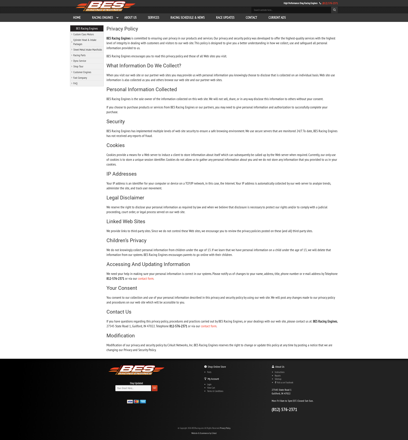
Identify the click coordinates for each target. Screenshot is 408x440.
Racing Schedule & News (188, 17)
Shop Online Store (217, 366)
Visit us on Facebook (284, 382)
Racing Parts (79, 55)
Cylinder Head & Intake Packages (84, 42)
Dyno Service (79, 61)
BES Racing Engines (87, 28)
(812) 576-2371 (330, 3)
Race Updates (225, 17)
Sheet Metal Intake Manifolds (87, 49)
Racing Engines (102, 17)
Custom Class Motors (83, 34)
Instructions (279, 372)
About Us (130, 17)
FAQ (75, 83)
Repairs (278, 375)
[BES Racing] (106, 6)
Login (209, 384)
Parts (209, 372)
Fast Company (80, 78)
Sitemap (278, 378)
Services (153, 17)
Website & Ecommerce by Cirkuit (204, 433)
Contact (251, 17)
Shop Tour (78, 66)
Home (77, 17)
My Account (213, 379)
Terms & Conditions (215, 391)
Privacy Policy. (225, 428)
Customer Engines (82, 72)
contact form (145, 278)
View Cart (211, 387)
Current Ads (277, 17)
